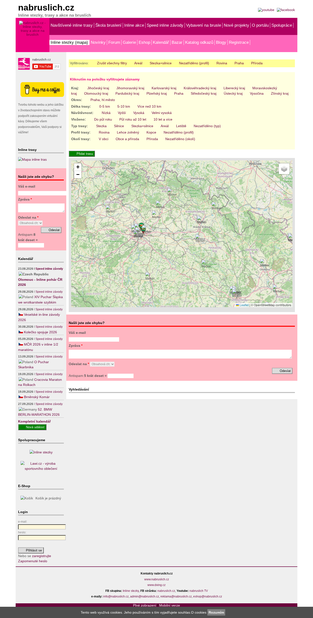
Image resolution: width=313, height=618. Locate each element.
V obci (103, 139)
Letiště (181, 126)
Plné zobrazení (144, 605)
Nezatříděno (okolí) (180, 139)
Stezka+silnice (161, 63)
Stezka (101, 126)
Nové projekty (236, 25)
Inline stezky (131, 590)
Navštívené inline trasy (72, 25)
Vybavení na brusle (203, 25)
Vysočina (257, 93)
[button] (138, 234)
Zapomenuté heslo (32, 561)
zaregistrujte (41, 556)
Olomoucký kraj (96, 93)
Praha (239, 63)
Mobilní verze (169, 605)
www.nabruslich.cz (156, 579)
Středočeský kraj (203, 93)
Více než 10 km (149, 106)
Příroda (257, 63)
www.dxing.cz (156, 585)
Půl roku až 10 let (132, 119)
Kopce (151, 132)
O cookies (199, 612)
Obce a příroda (127, 139)
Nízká (106, 113)
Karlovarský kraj (164, 88)
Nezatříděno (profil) (194, 63)
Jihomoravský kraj (130, 88)
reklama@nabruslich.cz (176, 596)
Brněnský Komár (37, 397)
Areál (138, 63)
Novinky (98, 42)
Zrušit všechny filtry (112, 63)
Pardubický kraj (127, 93)
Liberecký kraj (234, 88)
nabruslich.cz (166, 590)
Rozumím (216, 612)
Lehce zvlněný (128, 132)
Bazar (177, 42)
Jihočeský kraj (98, 88)
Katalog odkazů (199, 42)
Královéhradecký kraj (200, 88)
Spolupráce (281, 25)
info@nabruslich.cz (116, 596)
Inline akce (134, 25)
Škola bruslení (108, 25)
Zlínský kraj (280, 93)
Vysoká (138, 113)
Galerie (129, 42)
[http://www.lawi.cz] (41, 469)
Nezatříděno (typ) (207, 126)
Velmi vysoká (162, 113)
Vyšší (122, 113)
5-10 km (123, 106)
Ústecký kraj (233, 93)
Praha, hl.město (102, 100)
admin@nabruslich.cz (144, 596)
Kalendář (161, 42)
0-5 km (104, 106)
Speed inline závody (165, 25)
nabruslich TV (199, 590)
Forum (114, 42)
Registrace (239, 42)
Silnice (119, 126)
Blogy (221, 42)
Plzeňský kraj (156, 93)
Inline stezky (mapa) (69, 42)
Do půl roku (103, 119)
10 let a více (163, 119)
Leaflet (244, 305)
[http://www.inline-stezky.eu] (41, 452)
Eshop (144, 42)
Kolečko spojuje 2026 (40, 332)
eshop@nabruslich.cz (207, 596)
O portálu (260, 25)
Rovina (221, 63)
